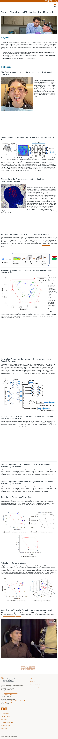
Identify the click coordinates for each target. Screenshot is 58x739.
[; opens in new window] (29, 638)
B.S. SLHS (32, 681)
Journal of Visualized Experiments (12, 616)
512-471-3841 (8, 702)
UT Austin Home (4, 713)
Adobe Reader (4, 728)
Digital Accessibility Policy (7, 722)
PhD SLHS (32, 690)
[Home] (26, 5)
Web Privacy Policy (5, 725)
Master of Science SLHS (35, 684)
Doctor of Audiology (34, 687)
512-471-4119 (8, 694)
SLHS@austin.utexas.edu (10, 693)
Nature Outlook (46, 245)
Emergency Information (6, 716)
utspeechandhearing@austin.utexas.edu (14, 700)
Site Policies (4, 719)
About (31, 678)
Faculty (31, 693)
